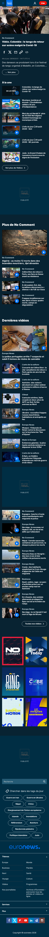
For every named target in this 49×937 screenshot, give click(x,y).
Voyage (5, 879)
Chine (31, 804)
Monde (29, 862)
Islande (15, 816)
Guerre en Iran (12, 798)
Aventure (34, 823)
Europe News (8, 353)
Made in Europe (29, 440)
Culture (29, 879)
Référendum (16, 823)
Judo (37, 835)
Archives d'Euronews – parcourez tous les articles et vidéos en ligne (35, 893)
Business (26, 579)
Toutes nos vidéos (33, 624)
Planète (29, 868)
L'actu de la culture (30, 364)
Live (43, 3)
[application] (24, 20)
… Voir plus (10, 72)
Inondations (31, 816)
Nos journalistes (9, 890)
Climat (25, 394)
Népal (18, 804)
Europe (5, 862)
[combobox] (24, 781)
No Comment (8, 257)
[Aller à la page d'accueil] (9, 3)
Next (4, 873)
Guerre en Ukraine (35, 798)
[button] (15, 167)
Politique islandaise (18, 835)
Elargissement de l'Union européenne (24, 810)
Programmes (31, 884)
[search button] (44, 781)
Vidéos (5, 884)
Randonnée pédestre (24, 829)
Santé (28, 873)
